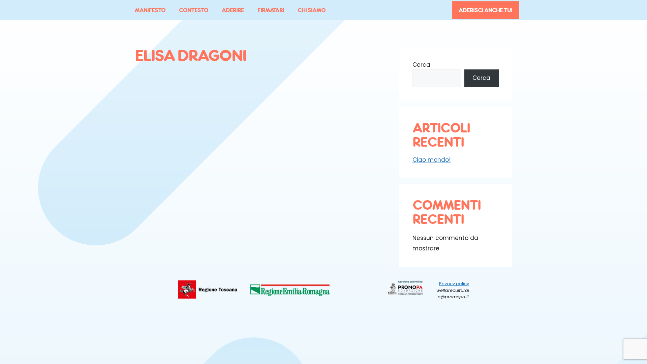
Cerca (421, 65)
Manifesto (150, 10)
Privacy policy (454, 283)
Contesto (193, 10)
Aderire (233, 10)
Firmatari (270, 10)
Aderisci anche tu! (485, 10)
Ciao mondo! (431, 160)
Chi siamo (312, 10)
